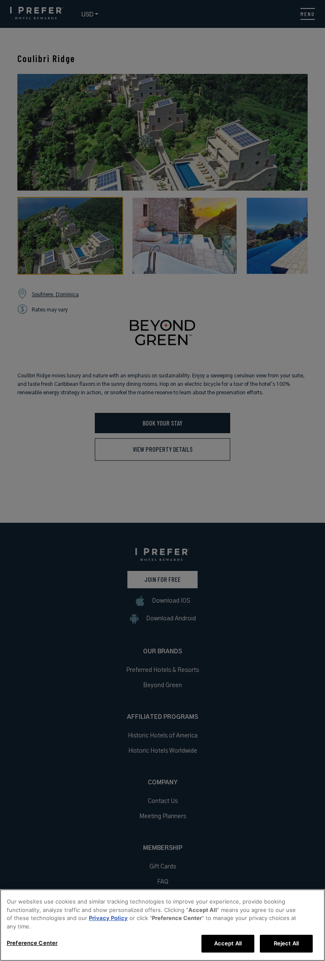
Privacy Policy (108, 918)
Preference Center (32, 942)
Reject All (286, 943)
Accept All (228, 943)
